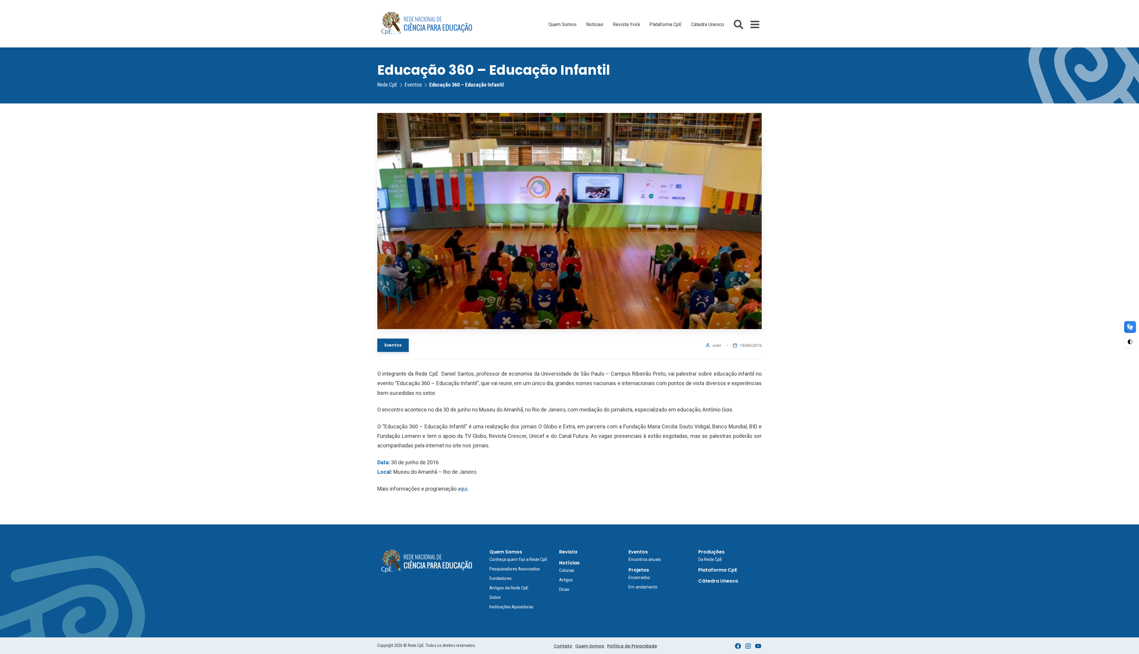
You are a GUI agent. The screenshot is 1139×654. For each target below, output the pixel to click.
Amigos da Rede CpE (509, 588)
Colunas (566, 570)
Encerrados (639, 577)
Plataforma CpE (665, 24)
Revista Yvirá (626, 24)
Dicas (564, 589)
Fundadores (500, 578)
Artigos (566, 580)
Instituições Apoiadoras (511, 606)
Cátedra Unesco (707, 24)
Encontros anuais (645, 559)
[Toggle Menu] (755, 24)
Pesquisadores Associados (514, 569)
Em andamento (643, 587)
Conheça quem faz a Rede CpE (518, 559)
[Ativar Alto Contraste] (1130, 342)
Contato (563, 646)
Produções (711, 551)
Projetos (639, 570)
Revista (568, 551)
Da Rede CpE (710, 559)
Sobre (495, 597)
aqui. (463, 489)
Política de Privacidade (632, 646)
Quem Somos (562, 24)
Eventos (393, 345)
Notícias (594, 24)
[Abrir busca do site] (738, 24)
